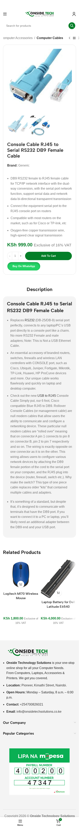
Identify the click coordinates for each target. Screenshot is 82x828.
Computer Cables (50, 38)
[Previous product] (69, 38)
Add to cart (48, 255)
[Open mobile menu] (5, 14)
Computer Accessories (17, 38)
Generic (23, 165)
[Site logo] (40, 13)
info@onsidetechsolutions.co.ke (39, 711)
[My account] (74, 14)
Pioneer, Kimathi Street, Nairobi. (44, 685)
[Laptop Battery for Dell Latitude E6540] (58, 578)
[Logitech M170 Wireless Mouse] (21, 574)
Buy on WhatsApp (24, 266)
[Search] (71, 25)
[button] (11, 81)
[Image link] (28, 652)
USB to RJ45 (46, 395)
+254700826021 (31, 704)
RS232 (30, 320)
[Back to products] (74, 38)
